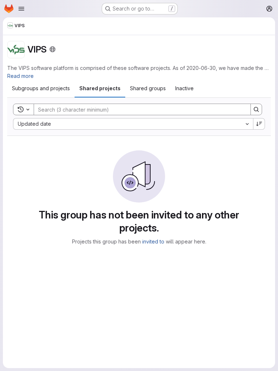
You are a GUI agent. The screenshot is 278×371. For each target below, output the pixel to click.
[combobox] (133, 124)
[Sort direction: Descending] (259, 124)
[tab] (41, 88)
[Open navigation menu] (21, 8)
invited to (153, 241)
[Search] (256, 109)
